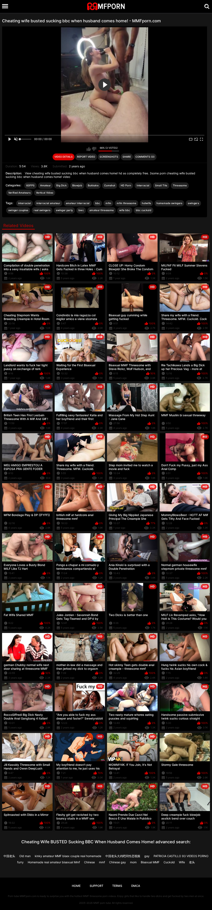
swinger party (64, 210)
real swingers (42, 210)
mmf (102, 862)
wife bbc (124, 210)
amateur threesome (101, 210)
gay (146, 856)
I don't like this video (94, 149)
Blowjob (77, 185)
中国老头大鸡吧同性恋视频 (122, 856)
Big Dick (61, 185)
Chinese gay (117, 862)
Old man (25, 856)
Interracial (143, 185)
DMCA (135, 885)
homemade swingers (169, 203)
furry (20, 862)
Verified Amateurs (19, 192)
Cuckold (169, 862)
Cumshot (109, 185)
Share (127, 156)
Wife (182, 862)
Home (76, 885)
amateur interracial (78, 203)
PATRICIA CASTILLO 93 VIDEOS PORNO (181, 856)
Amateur (45, 185)
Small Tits (161, 185)
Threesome (180, 185)
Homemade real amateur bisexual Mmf (54, 862)
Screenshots (109, 156)
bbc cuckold (143, 210)
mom (133, 862)
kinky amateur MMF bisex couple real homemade (68, 856)
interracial (24, 203)
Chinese (89, 862)
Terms (117, 885)
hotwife (146, 203)
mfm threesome (126, 203)
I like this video (89, 149)
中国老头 (9, 856)
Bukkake (93, 185)
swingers (193, 203)
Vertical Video (44, 192)
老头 (192, 862)
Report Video (86, 156)
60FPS (30, 185)
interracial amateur (48, 203)
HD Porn (126, 185)
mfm (108, 203)
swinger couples (18, 210)
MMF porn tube (102, 902)
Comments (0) (145, 156)
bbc (97, 203)
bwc (81, 210)
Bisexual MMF (150, 862)
